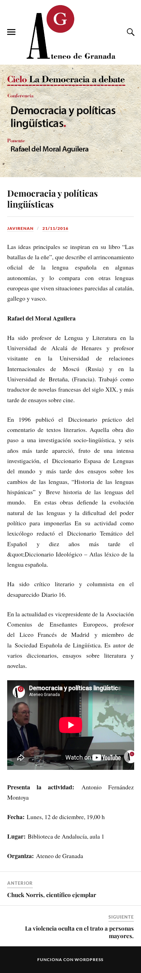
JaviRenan (20, 228)
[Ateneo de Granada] (70, 31)
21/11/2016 (55, 228)
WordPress (89, 959)
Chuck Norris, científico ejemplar (51, 894)
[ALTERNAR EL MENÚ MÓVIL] (11, 32)
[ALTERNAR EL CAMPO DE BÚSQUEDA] (130, 32)
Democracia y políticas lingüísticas (52, 198)
